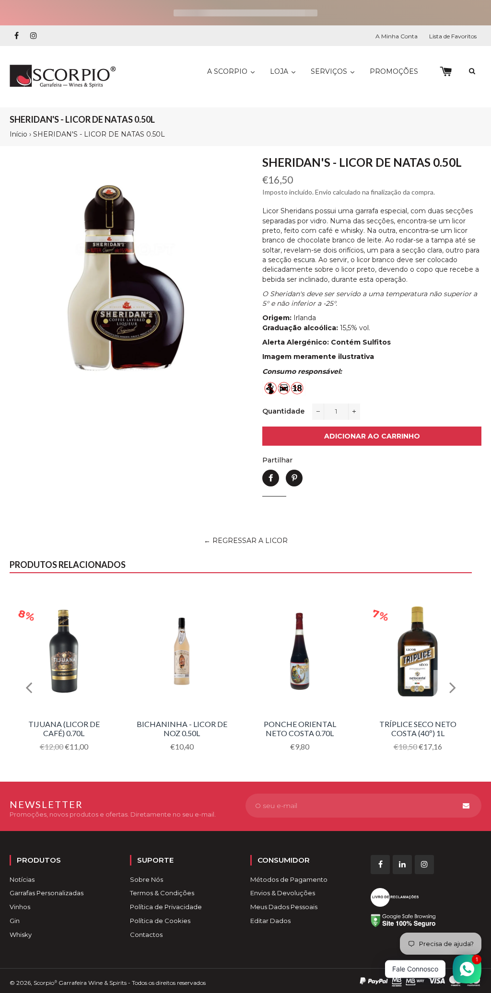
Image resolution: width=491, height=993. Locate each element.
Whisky (21, 934)
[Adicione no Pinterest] (294, 478)
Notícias (22, 879)
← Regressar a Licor (246, 540)
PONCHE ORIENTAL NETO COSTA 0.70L (300, 728)
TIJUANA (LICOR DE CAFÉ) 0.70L (64, 728)
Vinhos (20, 907)
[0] (446, 72)
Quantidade (283, 411)
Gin (15, 920)
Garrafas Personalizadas (46, 893)
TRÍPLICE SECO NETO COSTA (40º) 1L (417, 728)
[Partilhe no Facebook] (270, 478)
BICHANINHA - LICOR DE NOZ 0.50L (182, 728)
